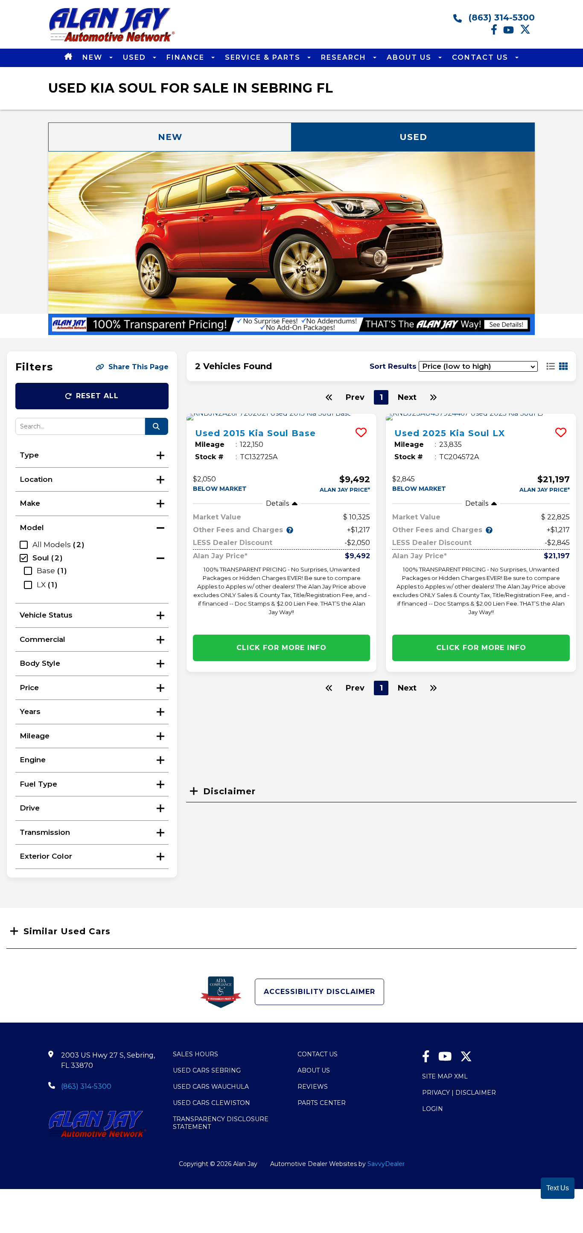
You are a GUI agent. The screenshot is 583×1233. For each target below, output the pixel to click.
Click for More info (281, 648)
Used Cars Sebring (207, 1070)
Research (345, 57)
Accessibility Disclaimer (319, 992)
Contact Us (481, 57)
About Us (410, 57)
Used (136, 57)
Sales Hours (195, 1054)
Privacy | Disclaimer (459, 1092)
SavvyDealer (386, 1164)
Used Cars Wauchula (211, 1086)
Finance (186, 57)
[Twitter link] (527, 32)
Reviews (312, 1086)
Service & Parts (264, 57)
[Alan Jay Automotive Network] (112, 41)
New (93, 57)
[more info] (282, 417)
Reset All (97, 396)
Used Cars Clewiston (211, 1103)
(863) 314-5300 (500, 17)
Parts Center (321, 1103)
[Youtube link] (511, 32)
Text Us (557, 1188)
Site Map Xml (445, 1076)
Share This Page (138, 367)
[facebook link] (497, 32)
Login (432, 1109)
